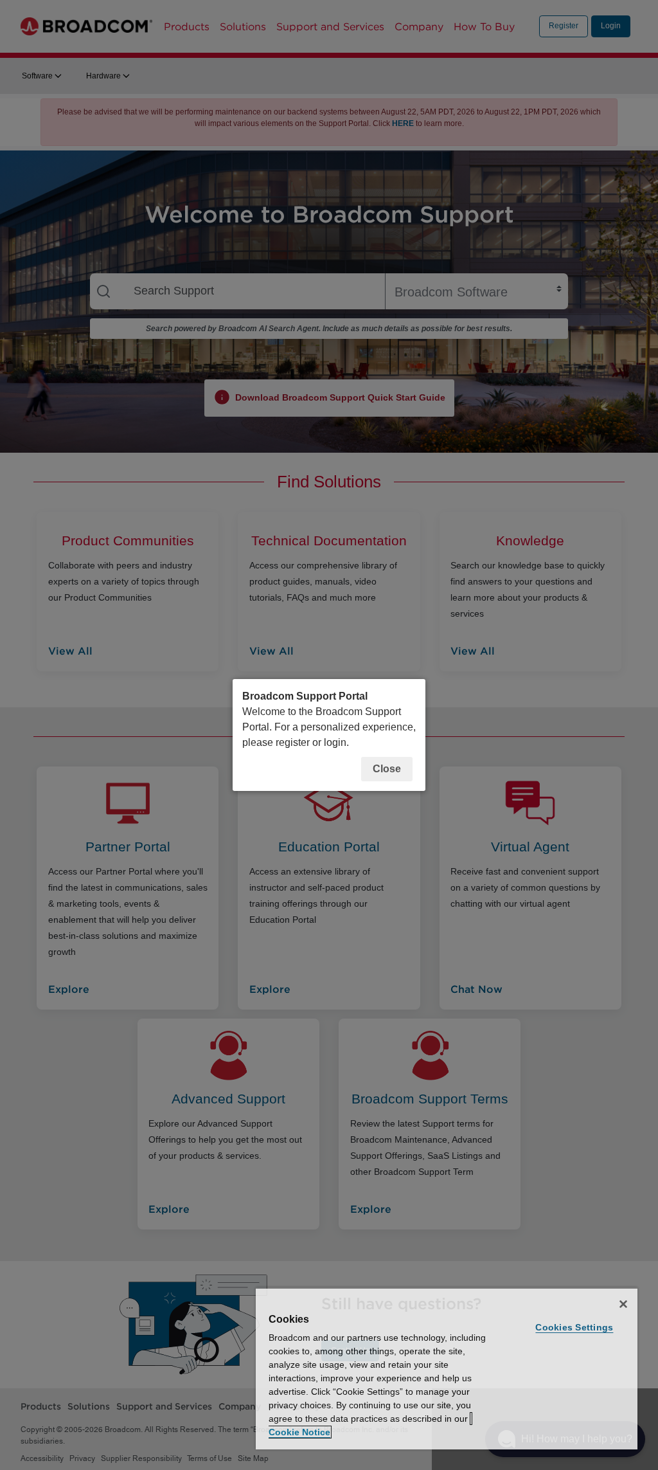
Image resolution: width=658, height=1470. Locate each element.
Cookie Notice (299, 1432)
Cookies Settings (574, 1327)
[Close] (623, 1304)
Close (387, 768)
